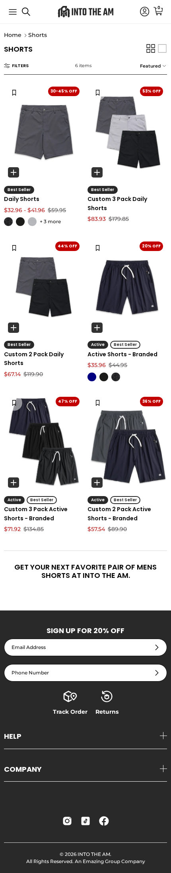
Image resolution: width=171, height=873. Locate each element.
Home (12, 35)
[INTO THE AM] (85, 11)
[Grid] (150, 48)
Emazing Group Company (114, 861)
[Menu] (12, 12)
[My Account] (141, 12)
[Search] (30, 14)
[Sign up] (157, 648)
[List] (162, 48)
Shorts (37, 35)
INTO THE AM (94, 854)
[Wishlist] (14, 92)
